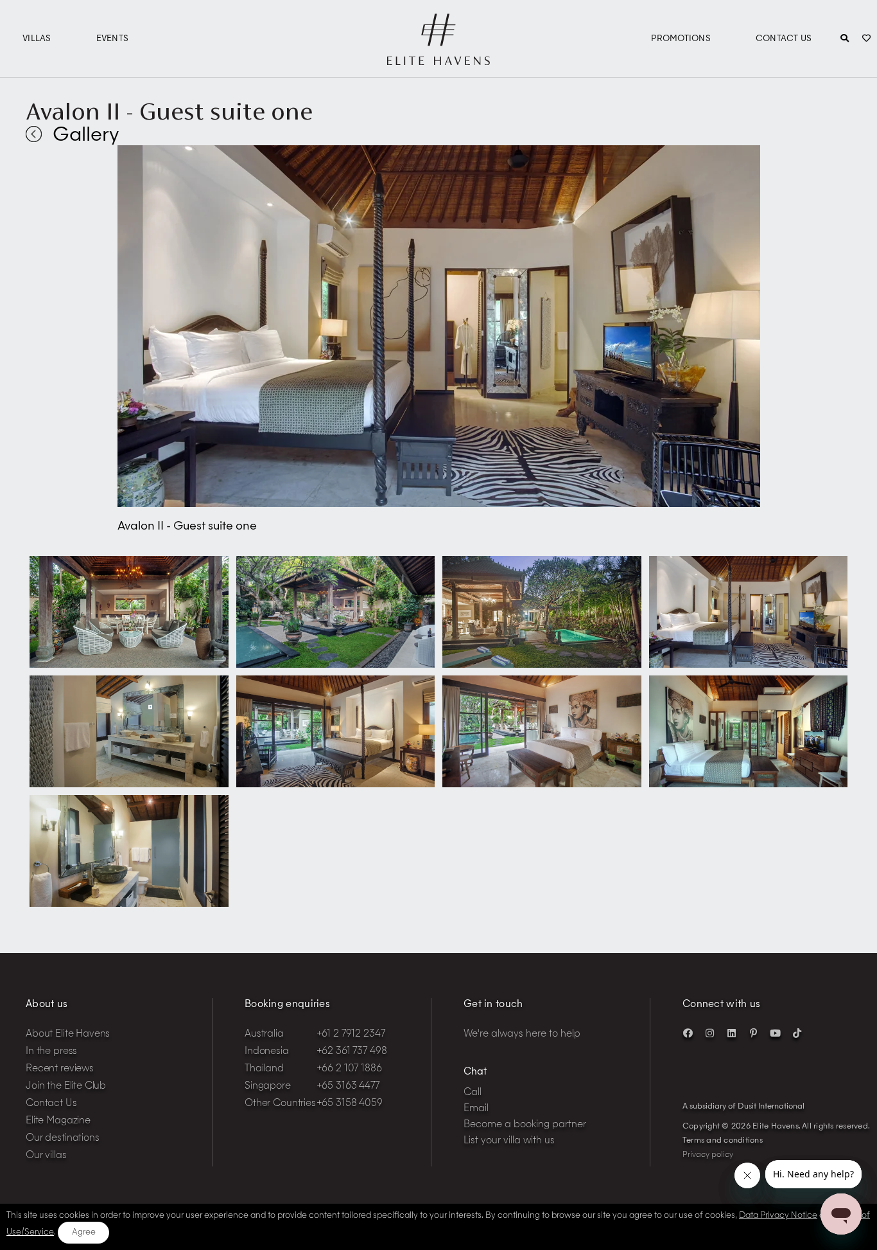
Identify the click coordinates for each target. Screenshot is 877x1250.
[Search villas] (844, 39)
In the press (51, 1052)
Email (476, 1109)
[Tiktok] (797, 1033)
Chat (475, 1072)
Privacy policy (707, 1155)
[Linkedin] (731, 1033)
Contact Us (784, 39)
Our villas (46, 1156)
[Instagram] (709, 1033)
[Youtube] (775, 1033)
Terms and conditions (722, 1141)
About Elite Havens (68, 1034)
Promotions (681, 39)
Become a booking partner (525, 1125)
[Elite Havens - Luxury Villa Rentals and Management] (438, 59)
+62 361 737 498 (352, 1052)
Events (112, 39)
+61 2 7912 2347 (351, 1034)
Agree (84, 1232)
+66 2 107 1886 (349, 1069)
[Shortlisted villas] (866, 39)
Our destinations (63, 1138)
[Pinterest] (753, 1033)
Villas (36, 39)
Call (473, 1093)
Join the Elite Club (66, 1086)
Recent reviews (60, 1069)
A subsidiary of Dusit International (743, 1107)
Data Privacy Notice (778, 1215)
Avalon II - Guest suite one (169, 111)
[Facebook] (687, 1033)
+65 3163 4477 (348, 1086)
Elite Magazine (58, 1121)
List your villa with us (509, 1141)
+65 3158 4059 (350, 1104)
